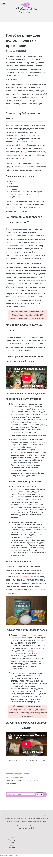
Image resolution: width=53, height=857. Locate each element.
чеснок (14, 414)
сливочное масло (24, 576)
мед (31, 650)
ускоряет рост (12, 155)
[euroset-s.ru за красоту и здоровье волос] (26, 7)
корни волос (26, 532)
